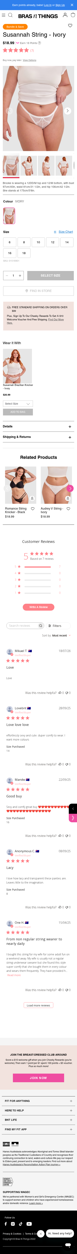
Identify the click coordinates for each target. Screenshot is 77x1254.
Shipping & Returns (17, 437)
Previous (7, 488)
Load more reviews (38, 1005)
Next (70, 488)
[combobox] (56, 635)
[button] (67, 111)
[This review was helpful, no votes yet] (60, 693)
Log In (48, 5)
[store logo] (38, 16)
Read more (14, 975)
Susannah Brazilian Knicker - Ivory (18, 387)
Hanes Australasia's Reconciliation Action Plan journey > (31, 1164)
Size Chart (66, 232)
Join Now (38, 1078)
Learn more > (36, 1203)
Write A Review (39, 607)
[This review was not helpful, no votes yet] (66, 693)
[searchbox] (22, 626)
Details (8, 426)
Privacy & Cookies (12, 1233)
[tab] (38, 426)
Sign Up (60, 5)
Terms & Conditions (35, 1233)
